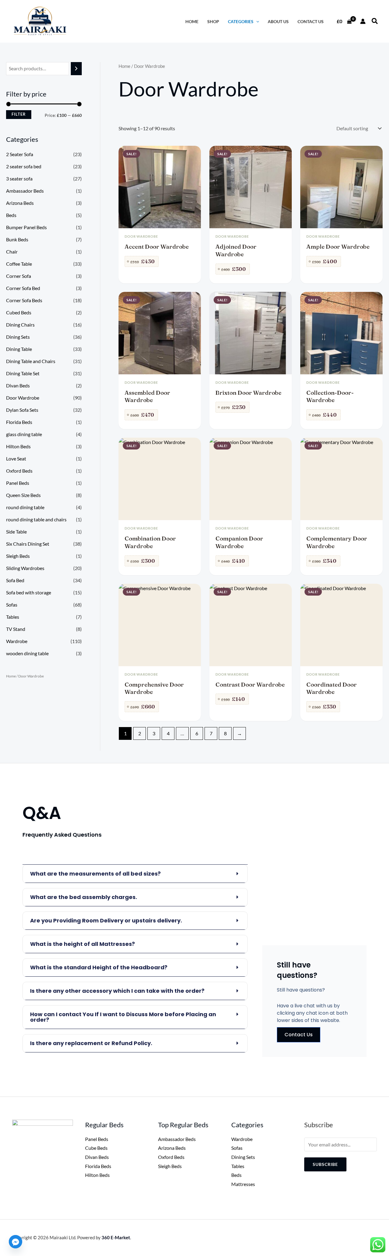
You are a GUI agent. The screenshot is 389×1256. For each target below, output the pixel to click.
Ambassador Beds (25, 191)
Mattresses (243, 1184)
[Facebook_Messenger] (15, 1241)
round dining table (25, 507)
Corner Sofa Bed (23, 288)
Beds (11, 215)
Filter (19, 114)
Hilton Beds (18, 446)
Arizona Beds (20, 203)
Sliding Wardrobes (25, 568)
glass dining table (24, 434)
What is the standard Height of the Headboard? (98, 967)
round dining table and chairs (36, 519)
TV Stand (15, 629)
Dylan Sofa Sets (22, 410)
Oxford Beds (19, 471)
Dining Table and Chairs (30, 361)
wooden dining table (27, 653)
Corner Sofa (18, 276)
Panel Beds (17, 483)
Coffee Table (19, 264)
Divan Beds (18, 385)
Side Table (16, 531)
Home (11, 676)
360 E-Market (116, 1237)
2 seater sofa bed (23, 166)
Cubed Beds (18, 312)
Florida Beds (19, 422)
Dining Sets (18, 337)
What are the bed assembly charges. (83, 897)
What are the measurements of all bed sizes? (95, 873)
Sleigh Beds (18, 556)
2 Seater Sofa (19, 154)
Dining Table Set (23, 373)
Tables (12, 617)
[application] (256, 21)
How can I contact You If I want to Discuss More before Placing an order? (123, 1016)
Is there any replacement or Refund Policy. (91, 1043)
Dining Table (19, 349)
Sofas (11, 604)
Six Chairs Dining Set (27, 544)
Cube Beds (96, 1148)
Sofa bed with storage (28, 592)
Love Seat (16, 458)
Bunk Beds (17, 239)
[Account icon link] (363, 21)
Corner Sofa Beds (24, 300)
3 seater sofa (19, 178)
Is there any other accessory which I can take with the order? (117, 991)
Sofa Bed (15, 580)
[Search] (76, 68)
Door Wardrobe (22, 398)
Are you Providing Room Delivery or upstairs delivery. (106, 920)
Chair (12, 251)
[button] (375, 21)
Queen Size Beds (23, 495)
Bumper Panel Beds (26, 227)
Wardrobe (16, 641)
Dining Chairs (20, 324)
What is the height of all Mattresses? (82, 944)
